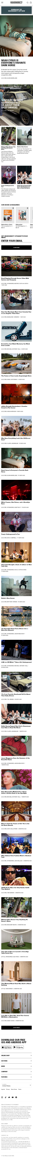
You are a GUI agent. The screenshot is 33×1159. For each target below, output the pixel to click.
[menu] (2, 3)
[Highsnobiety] (16, 3)
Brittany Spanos (12, 601)
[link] (16, 47)
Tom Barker (10, 892)
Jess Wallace (18, 860)
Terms (19, 1089)
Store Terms (14, 1089)
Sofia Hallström (12, 828)
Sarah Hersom (11, 411)
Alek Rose (16, 956)
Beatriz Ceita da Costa (21, 283)
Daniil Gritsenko (12, 379)
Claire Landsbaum (12, 443)
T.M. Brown (10, 699)
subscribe (16, 247)
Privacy (8, 1089)
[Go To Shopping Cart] (31, 3)
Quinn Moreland (12, 78)
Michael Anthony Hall (13, 349)
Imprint (3, 1089)
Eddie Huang (10, 1020)
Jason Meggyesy (19, 633)
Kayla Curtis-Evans (20, 569)
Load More (16, 1027)
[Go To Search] (28, 3)
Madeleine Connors (13, 317)
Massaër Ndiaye (12, 924)
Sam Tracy (17, 507)
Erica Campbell (11, 537)
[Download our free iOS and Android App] (6, 1047)
